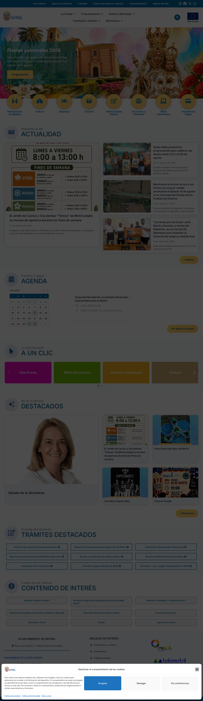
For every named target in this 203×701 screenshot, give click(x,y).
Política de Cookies (12, 696)
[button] (197, 669)
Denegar (141, 683)
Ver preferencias (180, 683)
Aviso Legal (46, 696)
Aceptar (102, 683)
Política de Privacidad (31, 696)
